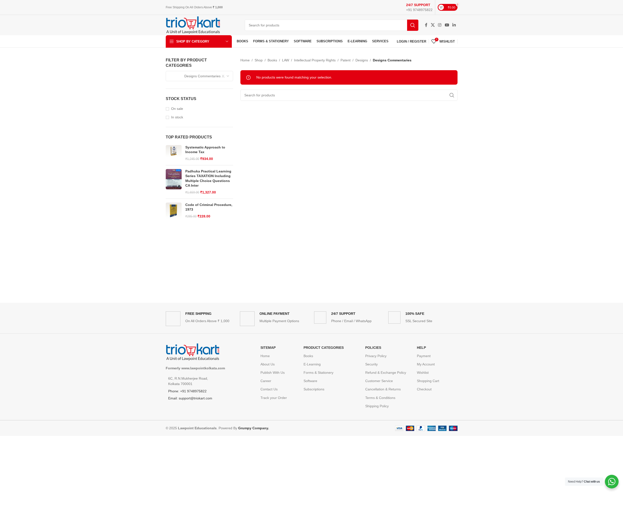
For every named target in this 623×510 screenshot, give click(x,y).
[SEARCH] (412, 25)
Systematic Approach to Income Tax (205, 149)
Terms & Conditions (380, 398)
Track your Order (273, 398)
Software (310, 381)
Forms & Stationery (318, 372)
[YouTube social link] (447, 25)
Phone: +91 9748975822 (187, 391)
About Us (267, 364)
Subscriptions (314, 389)
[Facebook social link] (426, 25)
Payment (424, 356)
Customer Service (379, 381)
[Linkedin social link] (454, 25)
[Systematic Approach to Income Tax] (174, 153)
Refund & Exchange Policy (385, 372)
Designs (361, 60)
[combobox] (199, 76)
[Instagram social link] (439, 25)
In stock (177, 117)
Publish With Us (272, 372)
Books (272, 60)
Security (371, 364)
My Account (426, 364)
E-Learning (312, 364)
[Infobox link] (419, 7)
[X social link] (432, 25)
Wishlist (423, 372)
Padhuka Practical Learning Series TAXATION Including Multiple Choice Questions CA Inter (208, 178)
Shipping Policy (377, 406)
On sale (177, 109)
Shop (259, 60)
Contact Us (269, 389)
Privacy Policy (376, 356)
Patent (346, 60)
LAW (285, 60)
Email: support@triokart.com (190, 398)
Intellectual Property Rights (315, 60)
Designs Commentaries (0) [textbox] (198, 76)
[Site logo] (193, 25)
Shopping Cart (428, 381)
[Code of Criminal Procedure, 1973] (174, 211)
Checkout (424, 389)
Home (245, 60)
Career (265, 381)
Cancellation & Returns (383, 389)
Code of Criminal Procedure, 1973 (208, 207)
